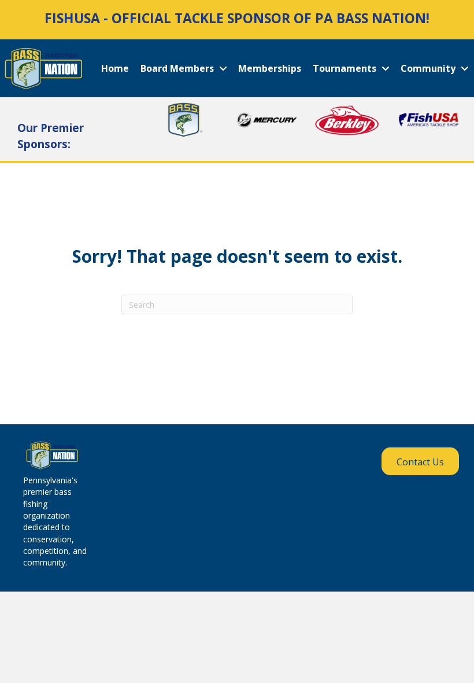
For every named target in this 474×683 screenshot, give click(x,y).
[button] (420, 461)
